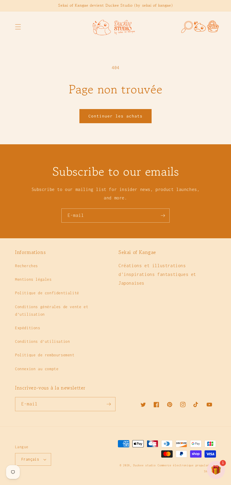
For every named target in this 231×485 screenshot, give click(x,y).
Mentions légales (33, 279)
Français (30, 459)
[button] (18, 26)
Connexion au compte (36, 369)
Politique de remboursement (45, 355)
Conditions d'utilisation (42, 341)
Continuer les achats (115, 116)
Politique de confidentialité (47, 293)
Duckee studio (144, 465)
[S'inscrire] (162, 215)
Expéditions (27, 328)
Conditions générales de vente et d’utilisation (51, 311)
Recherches (26, 266)
